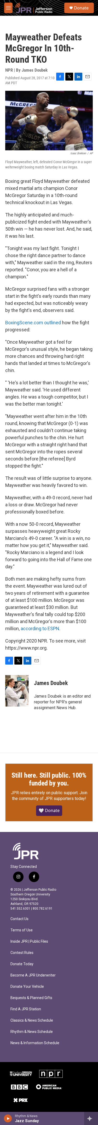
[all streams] (91, 1118)
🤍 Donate (49, 810)
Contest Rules (21, 953)
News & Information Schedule (34, 1043)
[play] (8, 1118)
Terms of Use (21, 930)
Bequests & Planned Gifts (31, 998)
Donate (81, 8)
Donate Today (21, 964)
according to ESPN (40, 628)
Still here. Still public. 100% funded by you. (49, 779)
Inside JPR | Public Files (29, 941)
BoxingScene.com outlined (33, 322)
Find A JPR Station (25, 1009)
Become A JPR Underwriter (33, 975)
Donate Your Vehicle (27, 987)
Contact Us (19, 919)
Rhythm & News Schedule (31, 1032)
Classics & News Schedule (31, 1020)
